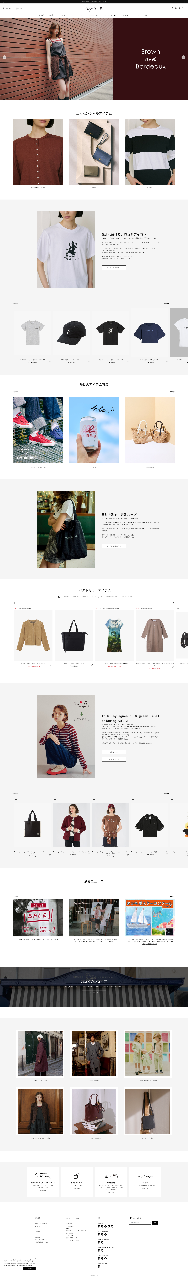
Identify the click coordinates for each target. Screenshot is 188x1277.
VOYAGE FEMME (111, 597)
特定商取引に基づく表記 (41, 1242)
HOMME (76, 597)
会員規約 (37, 1237)
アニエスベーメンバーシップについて (76, 1231)
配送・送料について (71, 1238)
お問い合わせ (69, 1223)
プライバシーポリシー (41, 1239)
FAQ (67, 1228)
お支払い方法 (69, 1233)
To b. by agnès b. (97, 597)
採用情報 (37, 1226)
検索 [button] (155, 1222)
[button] (172, 8)
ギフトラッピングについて (73, 1240)
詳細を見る (43, 1190)
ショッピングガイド (71, 1226)
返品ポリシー (69, 1235)
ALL (59, 597)
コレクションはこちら (114, 268)
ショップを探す (94, 992)
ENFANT (85, 597)
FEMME (66, 597)
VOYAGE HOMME (126, 597)
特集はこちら (114, 752)
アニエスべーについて (41, 1223)
